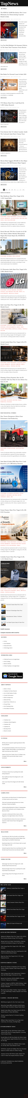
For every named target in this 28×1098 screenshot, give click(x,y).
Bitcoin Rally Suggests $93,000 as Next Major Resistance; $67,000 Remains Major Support (14, 162)
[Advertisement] (14, 1080)
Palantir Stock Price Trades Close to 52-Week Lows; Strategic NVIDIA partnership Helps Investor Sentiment (13, 756)
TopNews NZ (7, 726)
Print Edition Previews (9, 708)
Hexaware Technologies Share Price (14, 610)
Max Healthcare (10, 220)
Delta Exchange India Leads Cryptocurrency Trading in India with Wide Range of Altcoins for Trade (13, 974)
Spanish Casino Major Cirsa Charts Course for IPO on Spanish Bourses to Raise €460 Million (13, 1011)
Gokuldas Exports (10, 590)
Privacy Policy (7, 704)
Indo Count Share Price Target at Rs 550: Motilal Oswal (12, 306)
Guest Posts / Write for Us (10, 702)
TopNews (9, 3)
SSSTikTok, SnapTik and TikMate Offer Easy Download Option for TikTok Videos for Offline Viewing (13, 1049)
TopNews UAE (7, 724)
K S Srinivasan (6, 136)
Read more (4, 40)
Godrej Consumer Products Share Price (15, 902)
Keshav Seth (5, 107)
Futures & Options (13, 493)
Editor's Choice (7, 689)
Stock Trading (11, 289)
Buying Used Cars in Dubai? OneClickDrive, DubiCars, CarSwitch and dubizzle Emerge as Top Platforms (13, 942)
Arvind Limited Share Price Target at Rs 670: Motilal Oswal (14, 343)
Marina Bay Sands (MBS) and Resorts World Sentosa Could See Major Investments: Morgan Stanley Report (13, 1006)
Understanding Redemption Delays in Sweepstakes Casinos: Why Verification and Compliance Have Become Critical (14, 809)
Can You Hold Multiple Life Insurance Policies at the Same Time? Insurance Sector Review (14, 46)
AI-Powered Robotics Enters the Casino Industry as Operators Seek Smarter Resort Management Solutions (14, 820)
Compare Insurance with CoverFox (10, 632)
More (25, 761)
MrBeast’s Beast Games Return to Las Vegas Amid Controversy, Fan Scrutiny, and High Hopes (12, 1020)
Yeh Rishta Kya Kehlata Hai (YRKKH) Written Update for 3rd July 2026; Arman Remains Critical (13, 1044)
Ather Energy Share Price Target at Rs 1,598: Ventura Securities (13, 947)
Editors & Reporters (8, 697)
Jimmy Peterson (6, 165)
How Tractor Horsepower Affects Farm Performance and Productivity (12, 417)
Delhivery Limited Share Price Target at (15, 888)
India (2, 220)
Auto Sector (20, 448)
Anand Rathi (15, 218)
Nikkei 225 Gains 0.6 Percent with (14, 923)
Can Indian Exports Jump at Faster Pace (15, 622)
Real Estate (16, 256)
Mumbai (9, 256)
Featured (3, 216)
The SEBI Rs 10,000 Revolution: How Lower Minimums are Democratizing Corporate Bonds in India (13, 14)
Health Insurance (5, 629)
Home (5, 641)
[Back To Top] (25, 1096)
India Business (11, 216)
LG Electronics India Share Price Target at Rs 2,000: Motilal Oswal (14, 270)
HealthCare (23, 218)
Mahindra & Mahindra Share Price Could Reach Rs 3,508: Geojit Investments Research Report (14, 952)
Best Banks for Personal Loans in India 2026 (13, 74)
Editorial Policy (7, 699)
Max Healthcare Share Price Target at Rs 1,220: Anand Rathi (12, 197)
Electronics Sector (12, 291)
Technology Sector (8, 648)
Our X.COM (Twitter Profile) (10, 693)
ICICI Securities (11, 545)
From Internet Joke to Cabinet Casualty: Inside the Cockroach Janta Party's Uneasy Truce (14, 133)
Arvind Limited (15, 364)
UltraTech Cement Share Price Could (14, 604)
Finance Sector (16, 543)
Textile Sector (15, 366)
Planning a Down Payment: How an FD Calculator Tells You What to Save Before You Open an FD (14, 379)
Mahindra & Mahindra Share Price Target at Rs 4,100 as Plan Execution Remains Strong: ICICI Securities (13, 937)
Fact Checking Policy (8, 706)
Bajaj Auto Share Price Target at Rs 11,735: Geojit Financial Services (12, 957)
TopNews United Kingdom (10, 722)
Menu (5, 8)
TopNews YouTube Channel (10, 691)
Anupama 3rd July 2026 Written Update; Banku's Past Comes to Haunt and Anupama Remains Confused (13, 1054)
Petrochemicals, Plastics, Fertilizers (14, 616)
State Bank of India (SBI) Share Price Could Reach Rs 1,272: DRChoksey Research (13, 462)
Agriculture (11, 448)
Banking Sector (12, 400)
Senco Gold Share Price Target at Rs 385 (16, 916)
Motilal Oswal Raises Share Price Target (15, 909)
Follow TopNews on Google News (11, 666)
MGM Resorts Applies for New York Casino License (12, 1002)
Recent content (7, 731)
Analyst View (21, 216)
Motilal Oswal (14, 293)
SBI (12, 496)
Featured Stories (8, 645)
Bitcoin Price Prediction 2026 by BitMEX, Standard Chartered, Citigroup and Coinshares (12, 979)
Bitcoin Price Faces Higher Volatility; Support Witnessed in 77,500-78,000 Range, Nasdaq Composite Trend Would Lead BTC (14, 991)
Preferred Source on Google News (11, 659)
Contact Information (8, 695)
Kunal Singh (5, 49)
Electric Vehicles (7, 663)
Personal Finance (6, 401)
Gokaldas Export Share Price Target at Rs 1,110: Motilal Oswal (12, 558)
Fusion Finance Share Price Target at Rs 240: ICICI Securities (13, 511)
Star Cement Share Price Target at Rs (15, 895)
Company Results (12, 588)
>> (23, 189)
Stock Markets (5, 218)
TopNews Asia (7, 720)
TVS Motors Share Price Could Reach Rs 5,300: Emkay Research (12, 104)
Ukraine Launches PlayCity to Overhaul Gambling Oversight (12, 1016)
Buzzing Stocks (7, 728)
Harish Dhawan (6, 19)
